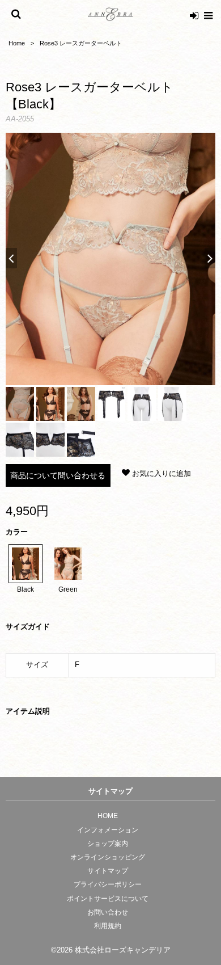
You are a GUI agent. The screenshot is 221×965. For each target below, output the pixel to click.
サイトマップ (107, 871)
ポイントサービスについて (107, 899)
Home (16, 43)
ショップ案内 (107, 844)
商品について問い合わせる (57, 475)
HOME (107, 816)
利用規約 (107, 926)
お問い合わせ (107, 912)
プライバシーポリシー (108, 884)
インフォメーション (107, 830)
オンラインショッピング (107, 857)
